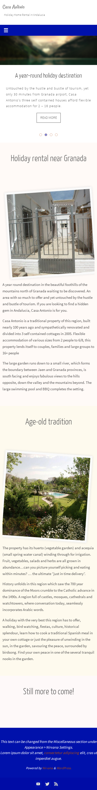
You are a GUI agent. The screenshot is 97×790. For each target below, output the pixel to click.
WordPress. (63, 768)
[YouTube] (38, 784)
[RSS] (56, 784)
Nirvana (47, 768)
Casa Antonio (13, 6)
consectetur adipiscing (61, 752)
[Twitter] (47, 784)
